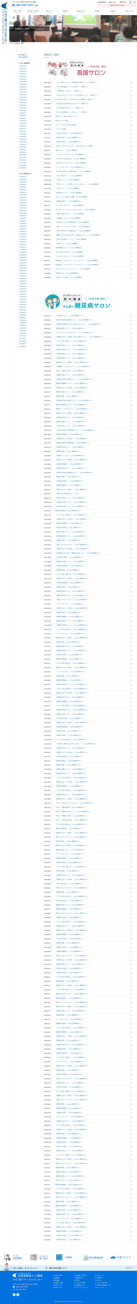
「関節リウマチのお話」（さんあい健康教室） (69, 277)
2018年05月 (23, 144)
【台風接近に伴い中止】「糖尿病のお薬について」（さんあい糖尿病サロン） (78, 553)
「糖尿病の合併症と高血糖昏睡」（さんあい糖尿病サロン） (72, 442)
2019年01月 (23, 123)
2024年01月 (23, 239)
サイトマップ (100, 1287)
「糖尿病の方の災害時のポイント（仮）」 (67, 493)
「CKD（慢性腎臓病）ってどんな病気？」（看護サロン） (72, 86)
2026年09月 (23, 179)
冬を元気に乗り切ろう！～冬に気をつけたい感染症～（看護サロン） (75, 99)
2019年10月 (23, 105)
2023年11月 (23, 244)
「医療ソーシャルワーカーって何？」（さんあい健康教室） (72, 226)
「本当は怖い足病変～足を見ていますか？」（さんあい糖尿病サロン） (76, 743)
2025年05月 (23, 210)
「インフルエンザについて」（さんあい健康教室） (70, 154)
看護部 (77, 1280)
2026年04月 (23, 71)
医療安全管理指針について (104, 1285)
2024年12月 (23, 89)
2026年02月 (23, 74)
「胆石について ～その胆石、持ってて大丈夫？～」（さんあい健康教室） (77, 184)
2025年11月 (23, 197)
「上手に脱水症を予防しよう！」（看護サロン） (69, 108)
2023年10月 (23, 247)
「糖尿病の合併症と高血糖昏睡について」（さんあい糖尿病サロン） (76, 430)
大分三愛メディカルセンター (27, 1279)
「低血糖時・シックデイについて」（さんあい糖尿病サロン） (74, 366)
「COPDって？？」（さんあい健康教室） (67, 188)
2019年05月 (23, 113)
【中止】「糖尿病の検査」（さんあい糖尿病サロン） (71, 807)
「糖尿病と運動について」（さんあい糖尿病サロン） (71, 769)
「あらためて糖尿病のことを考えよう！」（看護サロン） (72, 112)
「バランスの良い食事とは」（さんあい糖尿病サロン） (72, 341)
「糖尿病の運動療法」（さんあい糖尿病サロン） (69, 434)
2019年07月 (23, 286)
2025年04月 (23, 84)
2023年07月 (23, 252)
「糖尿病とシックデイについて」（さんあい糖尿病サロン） (72, 409)
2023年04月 (23, 260)
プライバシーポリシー (82, 1287)
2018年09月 (23, 134)
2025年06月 (23, 81)
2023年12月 (23, 242)
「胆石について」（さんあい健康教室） (67, 243)
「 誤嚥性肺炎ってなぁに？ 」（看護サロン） (69, 91)
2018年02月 (23, 152)
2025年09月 (23, 200)
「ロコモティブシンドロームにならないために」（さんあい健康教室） (76, 209)
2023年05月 (23, 257)
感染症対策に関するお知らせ (117, 5)
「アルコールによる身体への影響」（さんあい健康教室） (72, 197)
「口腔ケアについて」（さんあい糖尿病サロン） (68, 1180)
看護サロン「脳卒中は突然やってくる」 (67, 116)
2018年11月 (23, 128)
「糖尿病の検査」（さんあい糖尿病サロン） (68, 451)
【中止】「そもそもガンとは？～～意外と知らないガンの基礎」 (74, 146)
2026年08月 (23, 66)
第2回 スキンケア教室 (61, 120)
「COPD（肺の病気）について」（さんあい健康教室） (71, 239)
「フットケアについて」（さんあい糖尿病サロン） (70, 167)
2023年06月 (23, 255)
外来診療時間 (102, 2)
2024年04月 (23, 234)
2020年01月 (23, 270)
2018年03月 (23, 149)
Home (12, 43)
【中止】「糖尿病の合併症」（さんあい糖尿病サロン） (71, 816)
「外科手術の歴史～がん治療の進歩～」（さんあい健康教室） (73, 171)
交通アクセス (112, 2)
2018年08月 (23, 136)
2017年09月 (23, 165)
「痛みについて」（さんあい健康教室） (66, 150)
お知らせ (99, 1280)
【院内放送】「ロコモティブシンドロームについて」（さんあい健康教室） (77, 260)
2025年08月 (23, 79)
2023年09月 (23, 249)
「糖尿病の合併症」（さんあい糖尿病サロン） (68, 141)
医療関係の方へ (81, 11)
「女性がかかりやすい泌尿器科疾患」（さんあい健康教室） (72, 222)
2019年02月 (23, 121)
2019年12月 (23, 102)
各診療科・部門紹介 (33, 11)
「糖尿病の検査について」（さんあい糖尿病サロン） (70, 328)
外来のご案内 (17, 11)
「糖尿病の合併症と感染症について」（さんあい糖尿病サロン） (74, 379)
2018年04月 (23, 147)
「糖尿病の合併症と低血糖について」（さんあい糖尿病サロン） (74, 320)
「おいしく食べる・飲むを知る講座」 (66, 125)
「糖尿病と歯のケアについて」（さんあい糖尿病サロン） (72, 994)
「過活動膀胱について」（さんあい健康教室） (68, 247)
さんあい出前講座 (80, 1282)
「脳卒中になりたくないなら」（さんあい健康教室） (71, 163)
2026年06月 (23, 68)
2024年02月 (23, 94)
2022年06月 (23, 268)
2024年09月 (23, 223)
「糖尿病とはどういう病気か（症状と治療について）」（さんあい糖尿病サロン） (80, 337)
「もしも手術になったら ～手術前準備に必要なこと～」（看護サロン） (77, 82)
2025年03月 (23, 215)
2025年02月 (23, 87)
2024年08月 (23, 226)
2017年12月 (23, 157)
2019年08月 (23, 108)
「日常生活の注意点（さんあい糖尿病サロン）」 (69, 527)
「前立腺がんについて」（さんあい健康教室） (68, 192)
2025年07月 (23, 205)
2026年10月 (23, 176)
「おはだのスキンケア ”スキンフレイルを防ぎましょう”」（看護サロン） (76, 95)
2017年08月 (23, 168)
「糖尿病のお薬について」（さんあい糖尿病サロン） (71, 345)
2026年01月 (23, 192)
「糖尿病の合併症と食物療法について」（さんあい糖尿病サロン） (75, 472)
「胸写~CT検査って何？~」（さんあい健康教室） (70, 214)
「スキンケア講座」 (61, 129)
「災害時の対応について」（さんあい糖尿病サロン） (71, 353)
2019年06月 (23, 110)
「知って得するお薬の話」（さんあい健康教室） (69, 252)
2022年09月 (23, 265)
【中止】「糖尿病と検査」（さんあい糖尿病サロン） (71, 370)
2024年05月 (23, 231)
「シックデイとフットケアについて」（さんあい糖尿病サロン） (74, 332)
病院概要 (65, 11)
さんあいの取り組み (102, 1282)
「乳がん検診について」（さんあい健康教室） (69, 175)
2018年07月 (23, 139)
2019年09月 (23, 281)
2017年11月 (23, 160)
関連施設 (113, 11)
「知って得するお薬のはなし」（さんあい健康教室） (71, 158)
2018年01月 (23, 155)
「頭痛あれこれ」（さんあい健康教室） (66, 273)
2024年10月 (23, 92)
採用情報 (97, 11)
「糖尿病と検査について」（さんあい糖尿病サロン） (71, 358)
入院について (49, 11)
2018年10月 (23, 131)
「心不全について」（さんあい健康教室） (67, 180)
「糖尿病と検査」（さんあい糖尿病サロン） (68, 137)
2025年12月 (23, 195)
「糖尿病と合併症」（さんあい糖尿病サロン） (69, 947)
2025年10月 (23, 76)
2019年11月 (23, 276)
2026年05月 (23, 187)
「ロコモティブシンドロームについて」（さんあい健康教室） (73, 269)
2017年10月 (23, 162)
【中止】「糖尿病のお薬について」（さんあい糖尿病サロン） (73, 811)
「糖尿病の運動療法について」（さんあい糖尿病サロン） (72, 383)
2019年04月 (23, 115)
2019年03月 (23, 118)
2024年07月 (23, 229)
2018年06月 (23, 141)
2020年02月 (23, 100)
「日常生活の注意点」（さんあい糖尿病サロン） (69, 133)
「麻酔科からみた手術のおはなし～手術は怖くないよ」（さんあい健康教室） (78, 235)
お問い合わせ (58, 1287)
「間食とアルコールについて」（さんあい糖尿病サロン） (72, 544)
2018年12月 (23, 126)
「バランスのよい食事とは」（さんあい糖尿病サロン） (71, 515)
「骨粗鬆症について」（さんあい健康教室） (68, 218)
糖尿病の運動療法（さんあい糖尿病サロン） (68, 510)
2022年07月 (23, 97)
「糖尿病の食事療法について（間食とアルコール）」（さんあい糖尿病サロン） (79, 324)
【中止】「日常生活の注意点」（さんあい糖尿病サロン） (72, 820)
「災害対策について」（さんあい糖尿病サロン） (69, 315)
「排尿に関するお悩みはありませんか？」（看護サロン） (72, 103)
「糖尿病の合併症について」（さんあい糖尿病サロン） (71, 349)
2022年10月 (23, 263)
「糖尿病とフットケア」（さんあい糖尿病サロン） (71, 455)
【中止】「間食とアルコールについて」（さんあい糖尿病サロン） (75, 803)
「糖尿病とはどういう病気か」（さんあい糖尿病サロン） (72, 362)
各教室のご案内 (59, 1282)
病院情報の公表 (80, 1285)
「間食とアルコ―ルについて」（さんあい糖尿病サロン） (72, 1078)
